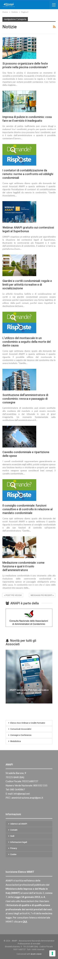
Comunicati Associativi (20, 729)
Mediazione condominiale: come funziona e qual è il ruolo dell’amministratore (23, 566)
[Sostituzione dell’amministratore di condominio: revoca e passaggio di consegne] (19, 379)
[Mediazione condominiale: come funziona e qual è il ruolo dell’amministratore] (19, 547)
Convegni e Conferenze (20, 735)
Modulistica (15, 741)
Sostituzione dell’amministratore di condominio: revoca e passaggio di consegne (25, 398)
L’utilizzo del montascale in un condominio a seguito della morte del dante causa (26, 341)
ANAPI (9, 764)
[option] (29, 677)
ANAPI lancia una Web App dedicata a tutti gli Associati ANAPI (29, 691)
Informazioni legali (18, 842)
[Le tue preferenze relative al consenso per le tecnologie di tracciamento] (52, 953)
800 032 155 (40, 785)
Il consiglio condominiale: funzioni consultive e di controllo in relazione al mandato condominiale (27, 509)
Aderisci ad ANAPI (18, 824)
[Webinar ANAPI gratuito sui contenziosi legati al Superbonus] (19, 212)
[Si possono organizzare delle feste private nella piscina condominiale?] (19, 48)
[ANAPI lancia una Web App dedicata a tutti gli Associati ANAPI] (29, 676)
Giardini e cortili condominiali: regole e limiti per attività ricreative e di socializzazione (27, 284)
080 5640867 (17, 789)
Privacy (13, 848)
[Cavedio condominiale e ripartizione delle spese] (19, 436)
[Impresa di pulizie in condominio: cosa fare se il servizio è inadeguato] (19, 101)
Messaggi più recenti (42, 595)
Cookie (13, 854)
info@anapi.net (22, 793)
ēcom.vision (36, 954)
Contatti (13, 830)
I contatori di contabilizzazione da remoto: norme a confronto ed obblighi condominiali (27, 174)
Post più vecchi (13, 595)
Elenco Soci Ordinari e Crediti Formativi (27, 723)
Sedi (12, 836)
